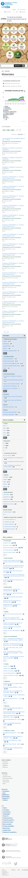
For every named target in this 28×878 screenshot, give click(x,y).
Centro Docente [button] (7, 558)
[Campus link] (7, 641)
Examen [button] (5, 341)
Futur (4, 793)
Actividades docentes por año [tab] (12, 81)
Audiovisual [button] (6, 343)
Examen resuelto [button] (7, 512)
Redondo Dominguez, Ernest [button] (10, 547)
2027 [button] (4, 425)
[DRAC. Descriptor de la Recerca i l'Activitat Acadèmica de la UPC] (16, 864)
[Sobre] (13, 12)
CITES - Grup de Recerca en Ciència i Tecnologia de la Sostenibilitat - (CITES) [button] (13, 652)
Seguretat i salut (6, 830)
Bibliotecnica (6, 794)
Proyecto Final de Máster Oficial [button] (11, 363)
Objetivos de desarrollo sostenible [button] (12, 517)
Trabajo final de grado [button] (8, 361)
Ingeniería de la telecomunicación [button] (11, 501)
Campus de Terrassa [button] (8, 671)
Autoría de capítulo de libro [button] (10, 350)
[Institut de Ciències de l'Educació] (11, 851)
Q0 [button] (4, 447)
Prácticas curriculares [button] (8, 414)
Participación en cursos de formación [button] (12, 396)
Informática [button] (6, 494)
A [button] (3, 450)
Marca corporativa (7, 824)
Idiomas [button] (5, 475)
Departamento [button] (7, 587)
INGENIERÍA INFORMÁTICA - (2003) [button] (12, 740)
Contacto (13, 869)
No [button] (4, 514)
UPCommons (6, 791)
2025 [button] (4, 430)
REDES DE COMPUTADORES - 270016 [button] (12, 687)
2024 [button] (4, 432)
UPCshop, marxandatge (8, 826)
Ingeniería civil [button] (6, 497)
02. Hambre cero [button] (7, 522)
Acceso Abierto (6, 780)
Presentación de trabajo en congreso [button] (12, 376)
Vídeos (4, 783)
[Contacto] (16, 12)
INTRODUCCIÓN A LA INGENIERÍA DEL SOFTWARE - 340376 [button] (13, 691)
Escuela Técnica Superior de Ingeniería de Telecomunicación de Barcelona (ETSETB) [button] (13, 575)
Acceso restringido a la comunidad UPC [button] (13, 457)
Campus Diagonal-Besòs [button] (9, 673)
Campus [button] (6, 664)
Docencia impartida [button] (8, 358)
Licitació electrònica (7, 818)
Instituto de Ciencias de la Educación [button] (12, 614)
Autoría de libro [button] (7, 346)
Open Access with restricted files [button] (11, 469)
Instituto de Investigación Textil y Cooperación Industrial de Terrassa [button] (12, 618)
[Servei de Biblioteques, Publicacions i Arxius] (10, 845)
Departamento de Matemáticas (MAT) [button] (12, 597)
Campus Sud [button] (6, 666)
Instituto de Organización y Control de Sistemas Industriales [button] (12, 623)
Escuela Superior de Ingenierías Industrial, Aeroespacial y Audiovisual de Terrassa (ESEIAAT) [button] (13, 567)
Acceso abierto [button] (7, 455)
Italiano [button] (5, 486)
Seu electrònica (6, 811)
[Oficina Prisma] (11, 857)
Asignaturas (5, 765)
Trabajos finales (6, 781)
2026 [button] (4, 428)
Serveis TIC (5, 816)
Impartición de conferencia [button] (10, 386)
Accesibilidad (25, 869)
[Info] (13, 9)
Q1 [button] (4, 443)
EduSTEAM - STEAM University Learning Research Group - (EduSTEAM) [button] (13, 644)
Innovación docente (7, 776)
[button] (22, 12)
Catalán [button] (5, 479)
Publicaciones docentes (8, 778)
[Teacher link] (15, 543)
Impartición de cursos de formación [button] (12, 400)
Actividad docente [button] (8, 356)
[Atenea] (6, 864)
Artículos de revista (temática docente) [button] (13, 380)
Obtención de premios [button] (8, 407)
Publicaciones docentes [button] (10, 339)
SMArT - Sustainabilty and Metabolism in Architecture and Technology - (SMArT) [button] (13, 639)
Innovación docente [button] (9, 374)
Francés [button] (5, 484)
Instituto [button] (5, 611)
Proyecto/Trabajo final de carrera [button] (11, 365)
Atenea (4, 807)
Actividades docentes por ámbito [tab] (12, 86)
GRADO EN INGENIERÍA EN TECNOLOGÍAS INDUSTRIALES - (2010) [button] (14, 712)
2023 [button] (4, 435)
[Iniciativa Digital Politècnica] (7, 839)
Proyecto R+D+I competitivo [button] (10, 388)
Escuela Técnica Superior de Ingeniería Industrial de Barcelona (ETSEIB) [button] (13, 561)
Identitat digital (6, 814)
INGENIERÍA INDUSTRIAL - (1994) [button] (11, 732)
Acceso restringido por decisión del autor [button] (13, 461)
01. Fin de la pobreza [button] (8, 519)
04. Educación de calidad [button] (9, 526)
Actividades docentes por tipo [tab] (12, 83)
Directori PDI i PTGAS (7, 822)
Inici (3, 71)
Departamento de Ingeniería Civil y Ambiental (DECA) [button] (11, 590)
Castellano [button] (5, 477)
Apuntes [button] (5, 348)
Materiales (17, 65)
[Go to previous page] (17, 130)
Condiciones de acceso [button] (10, 453)
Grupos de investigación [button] (10, 636)
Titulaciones (5, 767)
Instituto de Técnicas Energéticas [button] (11, 630)
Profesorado (5, 761)
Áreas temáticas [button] (8, 492)
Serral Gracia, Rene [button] (8, 550)
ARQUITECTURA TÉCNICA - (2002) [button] (11, 744)
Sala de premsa (6, 828)
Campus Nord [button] (6, 668)
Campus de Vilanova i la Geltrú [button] (10, 675)
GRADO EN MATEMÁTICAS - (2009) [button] (12, 719)
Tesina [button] (4, 368)
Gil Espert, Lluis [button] (7, 543)
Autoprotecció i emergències (9, 832)
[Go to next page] (20, 130)
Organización (5, 763)
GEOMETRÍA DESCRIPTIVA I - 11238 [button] (12, 698)
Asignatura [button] (6, 681)
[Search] (23, 65)
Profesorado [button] (7, 540)
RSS (19, 869)
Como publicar (23, 9)
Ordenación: (14, 134)
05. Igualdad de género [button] (9, 529)
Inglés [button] (4, 482)
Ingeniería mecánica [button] (8, 504)
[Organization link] (4, 563)
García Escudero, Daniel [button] (9, 552)
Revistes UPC (6, 798)
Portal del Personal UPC (8, 820)
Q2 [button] (4, 445)
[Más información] (26, 65)
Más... (5, 353)
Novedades (8, 11)
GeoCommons (6, 796)
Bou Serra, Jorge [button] (7, 545)
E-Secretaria (5, 809)
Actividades (5, 774)
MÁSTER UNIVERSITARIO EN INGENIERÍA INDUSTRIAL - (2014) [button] (13, 716)
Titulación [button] (6, 706)
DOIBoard (5, 800)
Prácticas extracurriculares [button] (10, 412)
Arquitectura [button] (6, 499)
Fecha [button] (5, 423)
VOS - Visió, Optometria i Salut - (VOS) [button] (12, 647)
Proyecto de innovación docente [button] (11, 383)
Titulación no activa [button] (9, 730)
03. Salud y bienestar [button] (8, 524)
